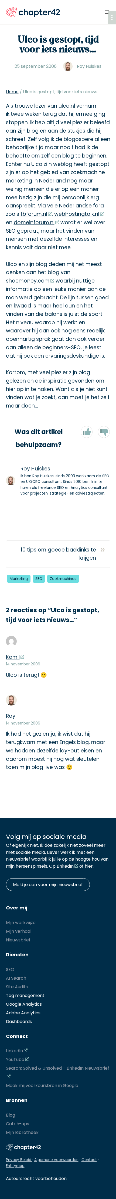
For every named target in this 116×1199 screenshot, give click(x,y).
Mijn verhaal (18, 931)
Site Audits (17, 987)
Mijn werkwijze (21, 922)
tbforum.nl (34, 214)
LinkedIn (65, 866)
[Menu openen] (107, 12)
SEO (38, 578)
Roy (10, 716)
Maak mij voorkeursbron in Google (42, 1085)
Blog (10, 1115)
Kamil (13, 657)
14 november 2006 (23, 664)
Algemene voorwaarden (56, 1159)
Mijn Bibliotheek (22, 1132)
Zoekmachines (63, 578)
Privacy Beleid (19, 1159)
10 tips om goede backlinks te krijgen (58, 554)
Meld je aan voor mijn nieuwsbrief (48, 884)
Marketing (19, 578)
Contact (89, 1159)
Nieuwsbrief (18, 940)
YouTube (15, 1059)
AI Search (16, 978)
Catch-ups (17, 1124)
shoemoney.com (28, 280)
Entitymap (15, 1165)
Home (12, 92)
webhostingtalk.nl (76, 214)
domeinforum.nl (34, 222)
